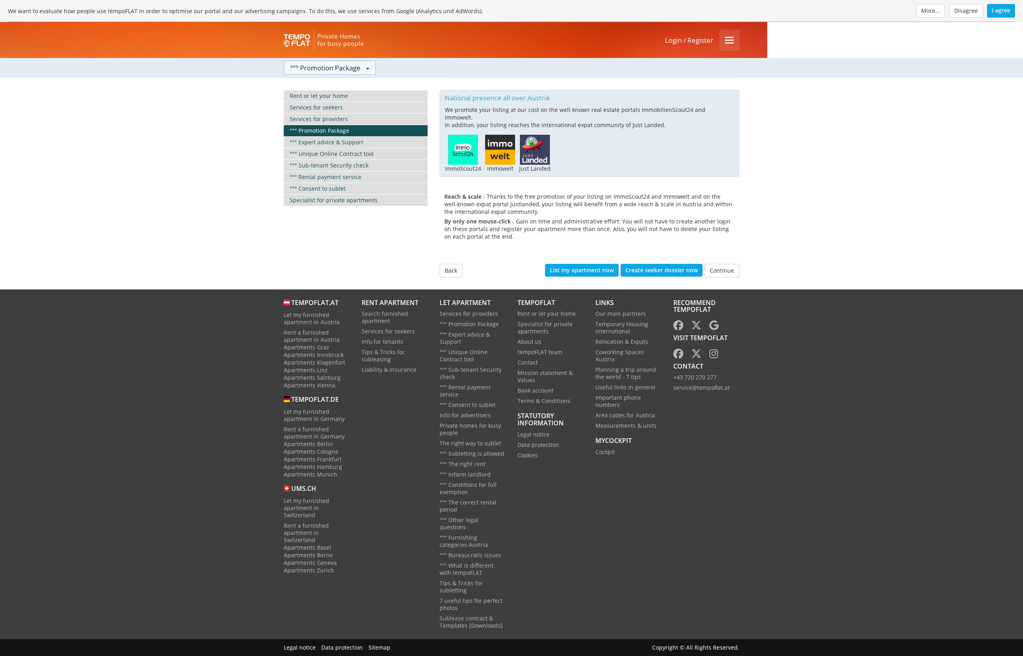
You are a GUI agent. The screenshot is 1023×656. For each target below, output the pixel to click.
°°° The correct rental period (468, 505)
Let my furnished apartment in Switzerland (306, 508)
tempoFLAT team (539, 352)
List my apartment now (582, 270)
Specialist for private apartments (334, 200)
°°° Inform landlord (465, 474)
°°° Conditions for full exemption (468, 488)
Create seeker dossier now (661, 270)
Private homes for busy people (470, 429)
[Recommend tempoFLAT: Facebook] (678, 327)
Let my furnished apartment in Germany (314, 415)
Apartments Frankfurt (313, 459)
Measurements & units (626, 425)
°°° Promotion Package (319, 130)
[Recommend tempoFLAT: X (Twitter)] (696, 327)
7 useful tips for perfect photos (471, 604)
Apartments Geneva (310, 562)
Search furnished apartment (385, 317)
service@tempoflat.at (701, 387)
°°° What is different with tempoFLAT (467, 569)
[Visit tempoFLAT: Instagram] (713, 355)
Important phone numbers (618, 401)
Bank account (535, 390)
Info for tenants (382, 341)
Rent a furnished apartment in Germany (314, 432)
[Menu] (729, 40)
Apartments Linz (306, 370)
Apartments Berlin (308, 444)
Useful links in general (625, 387)
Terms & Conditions (543, 401)
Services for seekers (316, 107)
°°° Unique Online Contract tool (332, 154)
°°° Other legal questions (459, 523)
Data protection (538, 445)
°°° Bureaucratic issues (470, 555)
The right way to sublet (470, 443)
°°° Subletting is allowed (472, 453)
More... (930, 10)
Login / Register (689, 40)
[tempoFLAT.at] (324, 40)
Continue (722, 270)
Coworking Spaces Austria (619, 355)
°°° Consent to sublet (318, 188)
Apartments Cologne (311, 451)
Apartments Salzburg (312, 377)
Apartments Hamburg (313, 467)
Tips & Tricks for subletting (461, 586)
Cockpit (605, 452)
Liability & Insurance (389, 369)
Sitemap (379, 647)
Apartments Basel (307, 547)
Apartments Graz (306, 347)
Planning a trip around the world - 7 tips (625, 373)
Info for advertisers (465, 415)
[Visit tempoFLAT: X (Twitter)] (696, 355)
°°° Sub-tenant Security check (329, 165)
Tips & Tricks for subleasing (383, 355)
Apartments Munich (310, 474)
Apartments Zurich (309, 570)
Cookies (527, 455)
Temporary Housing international (621, 327)
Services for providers (319, 119)
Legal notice (533, 434)
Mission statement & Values (545, 376)
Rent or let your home (319, 96)
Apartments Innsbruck (314, 355)
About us (529, 341)
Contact (527, 362)
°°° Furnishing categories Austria (464, 541)
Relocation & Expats (621, 341)
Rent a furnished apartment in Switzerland (306, 533)
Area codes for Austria (625, 415)
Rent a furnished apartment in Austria (312, 336)
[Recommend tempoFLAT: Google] (714, 327)
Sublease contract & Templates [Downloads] (471, 621)
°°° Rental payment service (325, 177)
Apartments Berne (308, 555)
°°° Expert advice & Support (326, 142)
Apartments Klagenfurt (314, 362)
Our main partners (620, 313)
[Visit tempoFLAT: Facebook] (678, 355)
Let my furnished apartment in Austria (312, 318)
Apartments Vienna (309, 385)
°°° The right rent (463, 464)
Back (451, 270)
